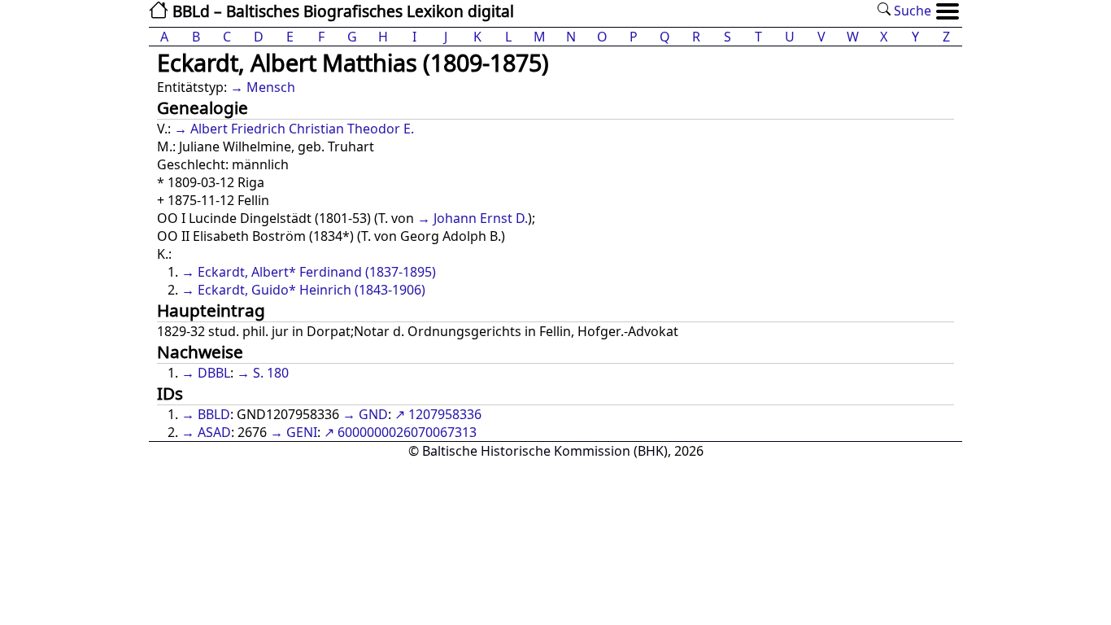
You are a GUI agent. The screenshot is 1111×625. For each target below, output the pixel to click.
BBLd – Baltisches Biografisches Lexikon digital (341, 11)
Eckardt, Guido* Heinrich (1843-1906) (311, 290)
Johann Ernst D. (481, 218)
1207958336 (444, 414)
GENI (301, 432)
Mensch (270, 87)
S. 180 (271, 373)
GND (373, 414)
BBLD (214, 414)
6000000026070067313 (407, 432)
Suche (911, 11)
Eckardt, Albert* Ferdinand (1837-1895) (317, 272)
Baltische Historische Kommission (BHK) (545, 451)
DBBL (214, 373)
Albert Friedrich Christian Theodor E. (302, 129)
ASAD (214, 432)
